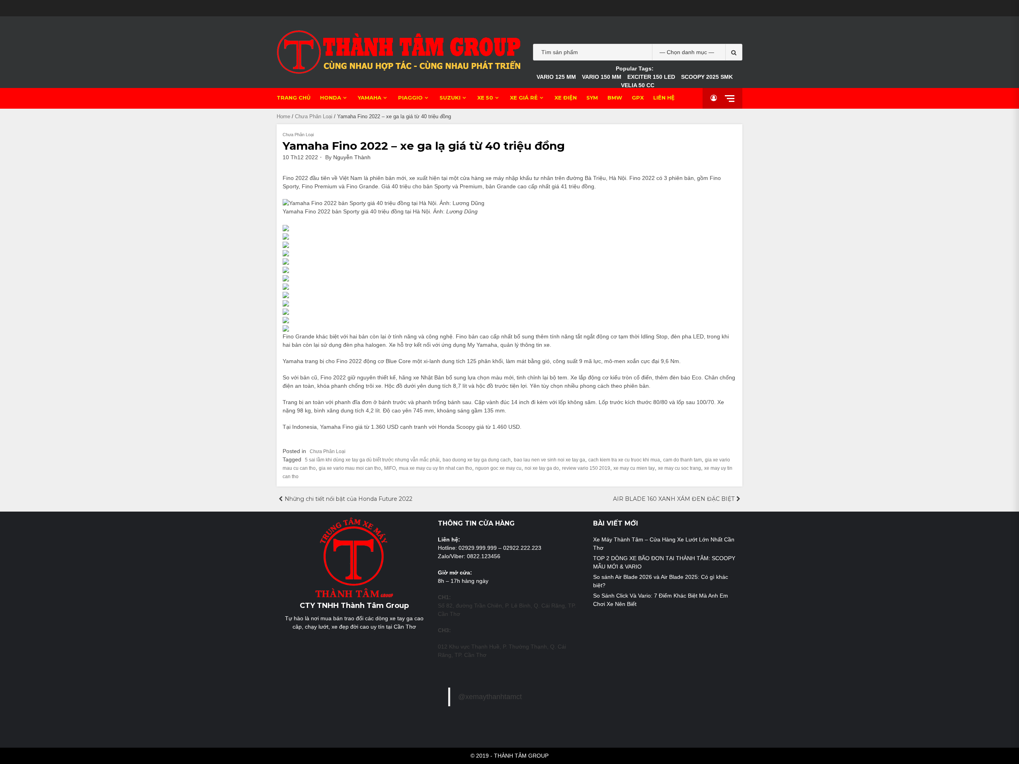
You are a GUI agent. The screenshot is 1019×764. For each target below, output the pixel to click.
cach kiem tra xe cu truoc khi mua (624, 460)
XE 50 (485, 97)
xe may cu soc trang (679, 468)
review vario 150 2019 (586, 468)
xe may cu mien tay (634, 468)
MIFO (390, 468)
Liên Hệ (664, 97)
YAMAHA (369, 97)
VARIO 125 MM (556, 77)
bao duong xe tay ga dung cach (477, 460)
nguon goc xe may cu (498, 468)
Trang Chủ (293, 97)
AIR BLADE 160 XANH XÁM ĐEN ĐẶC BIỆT (673, 498)
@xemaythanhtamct (490, 697)
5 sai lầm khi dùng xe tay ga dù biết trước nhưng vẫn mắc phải (372, 460)
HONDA (330, 97)
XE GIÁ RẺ (524, 97)
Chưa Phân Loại (313, 116)
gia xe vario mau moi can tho (350, 468)
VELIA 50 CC (637, 85)
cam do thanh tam (682, 460)
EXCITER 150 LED (651, 77)
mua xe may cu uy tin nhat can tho (435, 468)
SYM (592, 97)
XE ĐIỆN (565, 97)
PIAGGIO (410, 97)
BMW (614, 97)
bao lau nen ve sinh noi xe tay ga (549, 460)
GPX (638, 97)
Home (283, 116)
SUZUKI (450, 97)
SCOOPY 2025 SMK (707, 77)
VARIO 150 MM (601, 77)
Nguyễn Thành (352, 157)
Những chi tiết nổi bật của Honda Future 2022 (348, 498)
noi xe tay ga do (542, 468)
